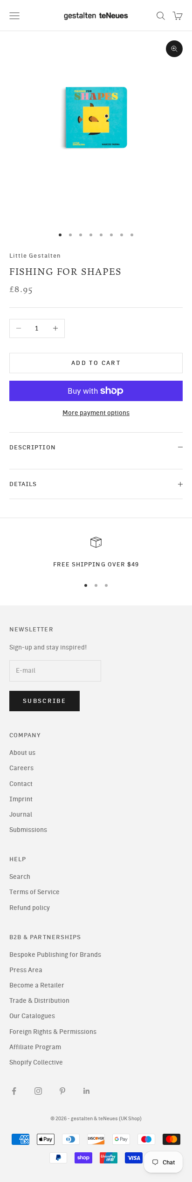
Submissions (28, 830)
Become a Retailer (36, 985)
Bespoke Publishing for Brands (55, 955)
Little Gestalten (35, 255)
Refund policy (29, 908)
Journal (20, 814)
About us (22, 753)
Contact (21, 784)
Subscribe (44, 700)
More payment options (96, 413)
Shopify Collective (36, 1062)
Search (19, 877)
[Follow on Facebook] (14, 1091)
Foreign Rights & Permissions (52, 1032)
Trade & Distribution (39, 1001)
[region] (96, 553)
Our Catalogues (32, 1016)
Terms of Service (34, 892)
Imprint (21, 799)
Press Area (25, 970)
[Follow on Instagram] (38, 1091)
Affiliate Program (35, 1047)
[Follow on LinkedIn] (86, 1091)
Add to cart (96, 362)
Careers (21, 768)
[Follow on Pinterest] (62, 1091)
